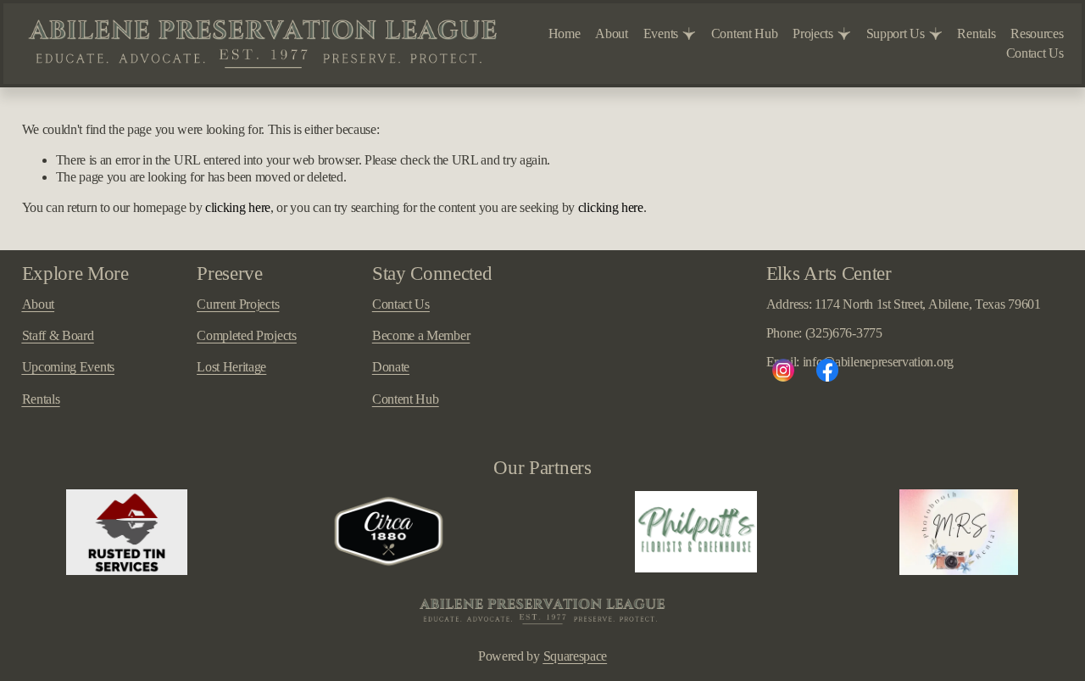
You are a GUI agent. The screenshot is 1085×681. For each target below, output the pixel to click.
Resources (1036, 33)
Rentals (976, 33)
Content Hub (744, 33)
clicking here (237, 207)
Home (564, 33)
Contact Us (1035, 53)
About (611, 33)
